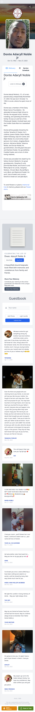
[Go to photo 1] (16, 387)
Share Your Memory (12, 289)
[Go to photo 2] (17, 387)
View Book (9, 260)
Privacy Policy (12, 704)
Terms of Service (22, 704)
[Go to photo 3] (18, 387)
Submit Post (17, 320)
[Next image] (31, 377)
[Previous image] (4, 377)
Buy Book (19, 260)
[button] (17, 377)
